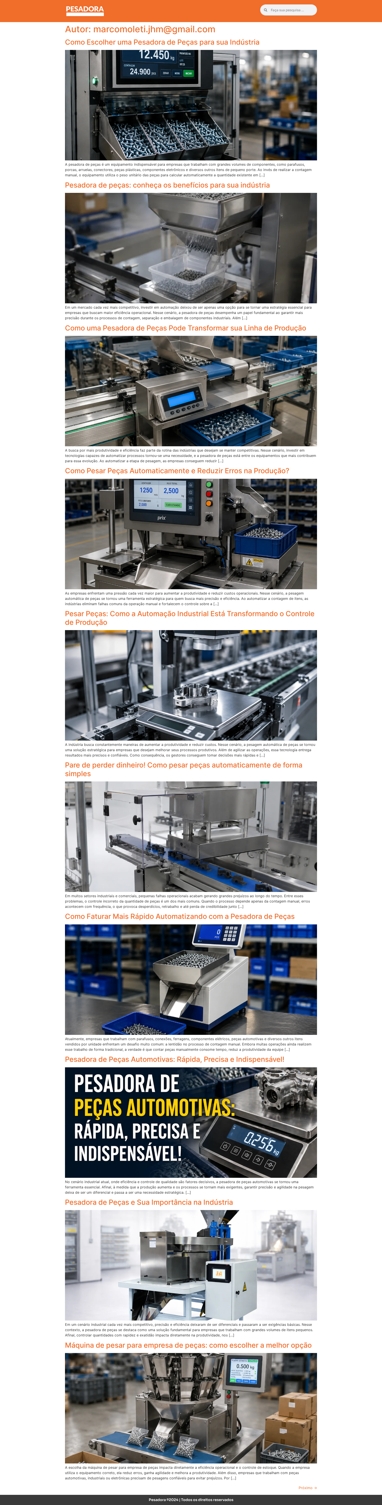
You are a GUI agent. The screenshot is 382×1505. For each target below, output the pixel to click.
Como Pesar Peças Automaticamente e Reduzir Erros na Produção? (177, 470)
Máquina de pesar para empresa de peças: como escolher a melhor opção (188, 1345)
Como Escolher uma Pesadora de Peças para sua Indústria (162, 42)
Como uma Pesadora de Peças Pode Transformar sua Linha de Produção (185, 328)
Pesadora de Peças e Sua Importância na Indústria (149, 1202)
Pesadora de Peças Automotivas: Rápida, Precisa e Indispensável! (174, 1059)
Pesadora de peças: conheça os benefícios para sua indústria (167, 185)
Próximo (308, 1488)
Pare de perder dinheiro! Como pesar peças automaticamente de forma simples (183, 769)
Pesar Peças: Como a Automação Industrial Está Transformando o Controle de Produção (190, 617)
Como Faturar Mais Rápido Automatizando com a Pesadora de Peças (180, 916)
